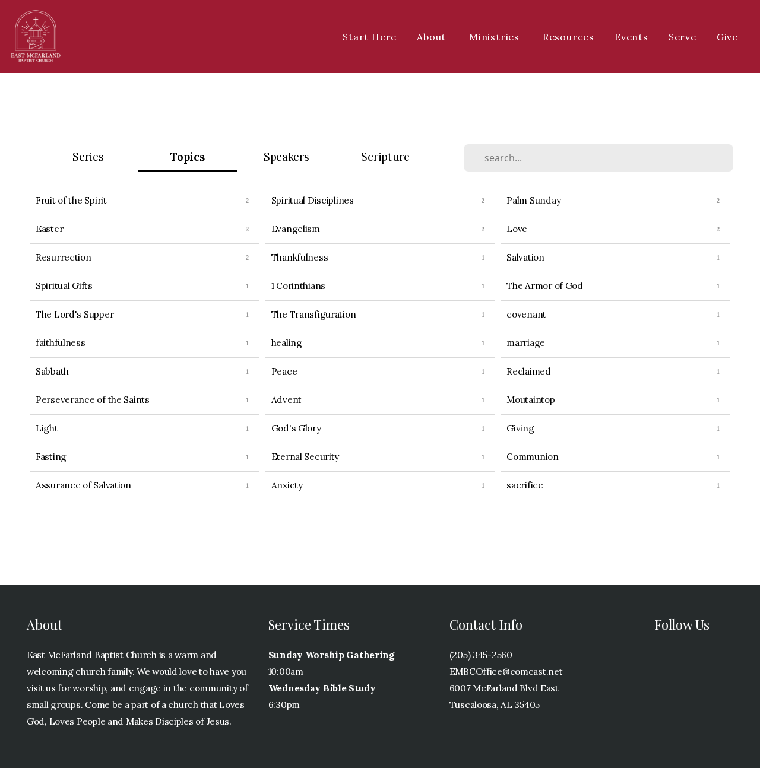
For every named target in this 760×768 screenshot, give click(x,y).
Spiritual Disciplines (312, 200)
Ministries (495, 37)
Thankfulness (299, 257)
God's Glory (296, 428)
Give (727, 37)
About (433, 37)
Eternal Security (305, 456)
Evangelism (295, 228)
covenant (526, 314)
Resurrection (63, 257)
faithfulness (61, 342)
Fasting (51, 456)
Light (47, 428)
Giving (520, 428)
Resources (568, 37)
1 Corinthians (298, 285)
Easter (49, 228)
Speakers (286, 157)
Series (87, 157)
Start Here (370, 37)
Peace (284, 371)
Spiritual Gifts (64, 285)
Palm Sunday (533, 200)
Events (631, 37)
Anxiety (287, 485)
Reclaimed (528, 371)
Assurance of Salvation (83, 485)
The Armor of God (544, 285)
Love (516, 228)
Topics (187, 157)
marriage (525, 342)
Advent (286, 399)
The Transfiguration (313, 314)
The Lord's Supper (74, 314)
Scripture (385, 157)
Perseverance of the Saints (93, 399)
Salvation (525, 257)
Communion (532, 456)
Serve (682, 37)
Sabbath (52, 371)
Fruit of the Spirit (71, 200)
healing (286, 342)
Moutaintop (530, 399)
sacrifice (524, 485)
